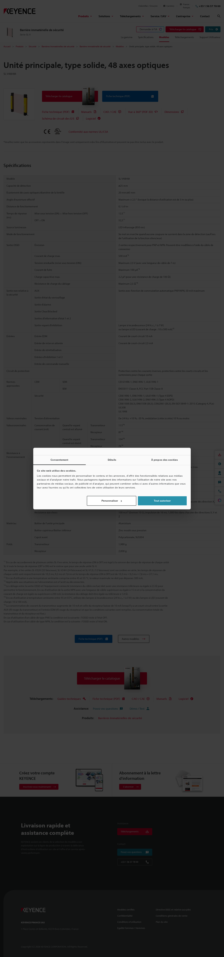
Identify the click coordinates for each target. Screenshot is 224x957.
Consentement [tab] (59, 459)
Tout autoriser (162, 500)
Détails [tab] (112, 459)
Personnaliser (110, 500)
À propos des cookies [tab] (164, 459)
